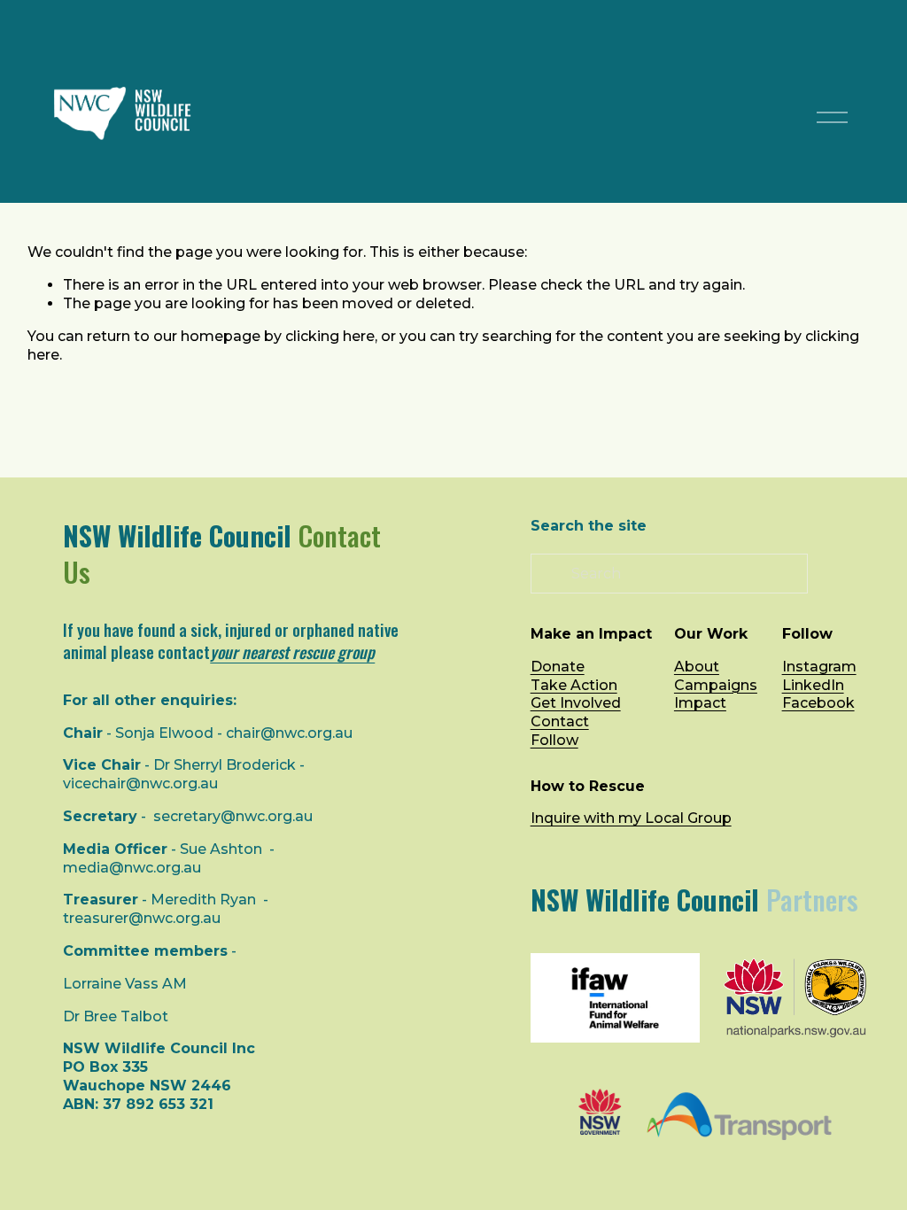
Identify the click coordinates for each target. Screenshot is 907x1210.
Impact (700, 702)
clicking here (330, 336)
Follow (554, 740)
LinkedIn (813, 685)
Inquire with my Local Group (631, 818)
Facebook (818, 702)
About (696, 666)
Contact (560, 721)
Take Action (574, 685)
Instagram (819, 666)
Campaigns (715, 685)
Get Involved (576, 702)
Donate (558, 666)
